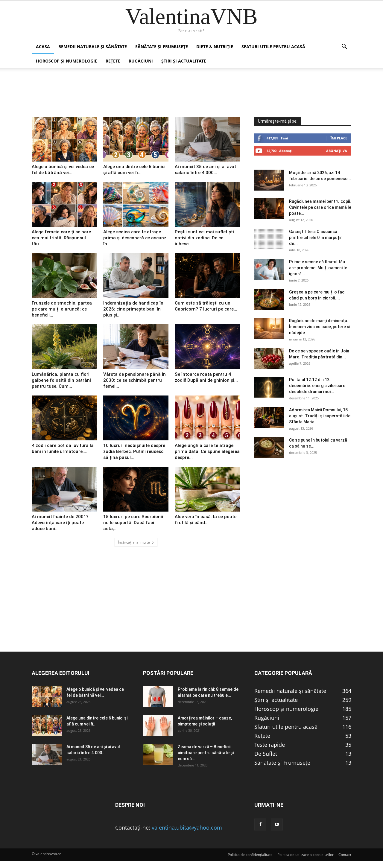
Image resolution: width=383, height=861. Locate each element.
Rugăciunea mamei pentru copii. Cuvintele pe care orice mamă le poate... (320, 207)
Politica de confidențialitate (250, 854)
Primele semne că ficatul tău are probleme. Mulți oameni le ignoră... (318, 267)
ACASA (43, 46)
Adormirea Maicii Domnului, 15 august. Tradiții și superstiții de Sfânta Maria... (319, 415)
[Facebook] (260, 824)
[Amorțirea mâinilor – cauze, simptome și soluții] (158, 725)
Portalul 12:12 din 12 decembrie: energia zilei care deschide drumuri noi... (317, 385)
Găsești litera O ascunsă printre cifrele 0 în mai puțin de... (316, 237)
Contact (344, 854)
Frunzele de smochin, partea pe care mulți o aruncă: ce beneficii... (62, 309)
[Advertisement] (191, 609)
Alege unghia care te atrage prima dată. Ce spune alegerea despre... (207, 451)
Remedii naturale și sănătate (92, 46)
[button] (344, 46)
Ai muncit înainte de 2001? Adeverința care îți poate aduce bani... (60, 522)
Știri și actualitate (183, 61)
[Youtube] (277, 824)
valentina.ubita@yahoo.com (187, 827)
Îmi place (339, 138)
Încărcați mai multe (134, 542)
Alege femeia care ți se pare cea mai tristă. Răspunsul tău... (61, 238)
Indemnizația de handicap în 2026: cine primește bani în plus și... (133, 309)
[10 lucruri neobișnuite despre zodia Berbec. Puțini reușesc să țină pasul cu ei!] (135, 417)
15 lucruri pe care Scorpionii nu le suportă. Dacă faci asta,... (133, 522)
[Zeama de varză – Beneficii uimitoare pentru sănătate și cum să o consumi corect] (158, 754)
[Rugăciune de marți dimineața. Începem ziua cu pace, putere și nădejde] (269, 328)
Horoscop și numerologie (66, 61)
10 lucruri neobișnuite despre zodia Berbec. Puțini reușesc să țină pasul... (134, 451)
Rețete (113, 61)
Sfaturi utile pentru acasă (273, 46)
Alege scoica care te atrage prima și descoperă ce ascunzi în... (135, 238)
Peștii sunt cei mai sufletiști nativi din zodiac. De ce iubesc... (204, 238)
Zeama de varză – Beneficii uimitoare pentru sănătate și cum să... (206, 752)
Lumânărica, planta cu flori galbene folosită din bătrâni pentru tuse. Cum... (61, 380)
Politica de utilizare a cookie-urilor (305, 854)
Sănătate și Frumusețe (161, 46)
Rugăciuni (141, 61)
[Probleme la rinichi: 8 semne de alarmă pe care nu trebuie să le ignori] (158, 696)
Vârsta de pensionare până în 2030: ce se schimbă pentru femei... (134, 380)
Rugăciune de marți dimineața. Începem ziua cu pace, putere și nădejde (319, 326)
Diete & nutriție (214, 46)
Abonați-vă (336, 150)
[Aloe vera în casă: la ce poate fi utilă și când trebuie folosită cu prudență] (207, 489)
